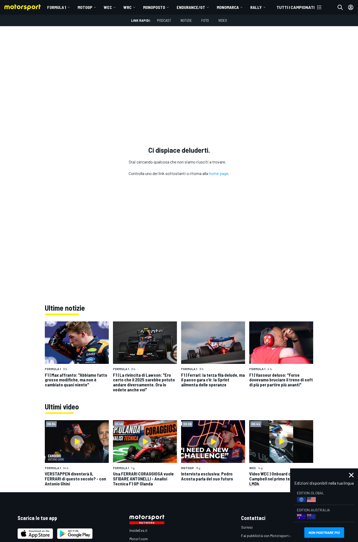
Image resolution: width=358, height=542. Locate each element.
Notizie (186, 20)
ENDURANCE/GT (191, 7)
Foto (205, 20)
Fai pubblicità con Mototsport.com (268, 535)
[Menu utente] (350, 7)
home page (218, 173)
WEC (108, 7)
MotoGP (85, 7)
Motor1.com (138, 538)
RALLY (256, 7)
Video (222, 20)
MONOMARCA (228, 7)
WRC (127, 7)
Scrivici (247, 527)
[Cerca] (340, 7)
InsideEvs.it (138, 530)
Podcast (164, 20)
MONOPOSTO (154, 7)
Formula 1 (56, 7)
